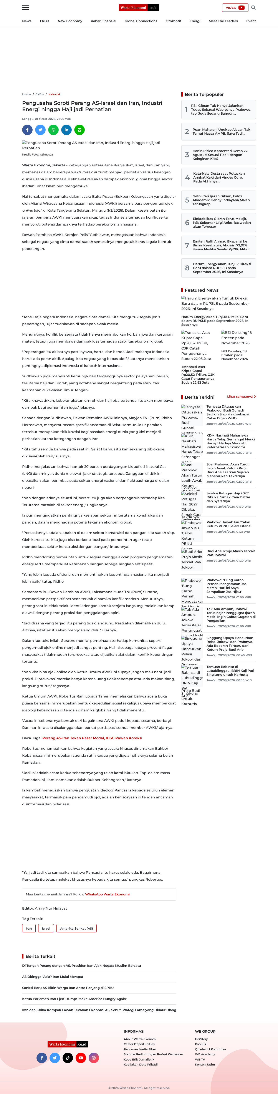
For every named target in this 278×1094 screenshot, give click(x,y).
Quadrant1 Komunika (210, 1049)
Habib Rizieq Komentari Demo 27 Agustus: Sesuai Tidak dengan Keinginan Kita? (220, 155)
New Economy (70, 21)
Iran (29, 928)
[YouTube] (81, 1058)
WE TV (200, 1059)
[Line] (79, 130)
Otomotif (173, 21)
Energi (195, 21)
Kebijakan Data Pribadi (141, 1064)
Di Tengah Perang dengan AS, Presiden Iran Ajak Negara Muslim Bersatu (81, 966)
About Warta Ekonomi (140, 1039)
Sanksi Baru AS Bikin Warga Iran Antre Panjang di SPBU (68, 988)
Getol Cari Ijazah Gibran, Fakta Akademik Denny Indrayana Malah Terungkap (221, 200)
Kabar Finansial (103, 21)
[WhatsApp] (53, 130)
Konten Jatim (205, 1064)
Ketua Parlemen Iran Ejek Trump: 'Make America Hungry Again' (74, 999)
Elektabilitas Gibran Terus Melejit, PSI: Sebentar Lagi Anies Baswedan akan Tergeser (222, 223)
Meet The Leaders (223, 21)
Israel (46, 928)
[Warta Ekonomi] (139, 7)
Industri (54, 94)
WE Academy (205, 1054)
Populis (200, 1044)
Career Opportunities (139, 1044)
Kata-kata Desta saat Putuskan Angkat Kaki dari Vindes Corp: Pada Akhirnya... (219, 177)
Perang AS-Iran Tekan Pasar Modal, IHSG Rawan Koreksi (92, 738)
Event (251, 21)
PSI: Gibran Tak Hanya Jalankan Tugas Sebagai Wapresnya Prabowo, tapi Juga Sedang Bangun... (221, 109)
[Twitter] (40, 130)
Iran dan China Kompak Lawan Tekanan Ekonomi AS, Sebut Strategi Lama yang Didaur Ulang (99, 1010)
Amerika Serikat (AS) (76, 928)
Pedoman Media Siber (140, 1049)
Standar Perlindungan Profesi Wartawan (153, 1054)
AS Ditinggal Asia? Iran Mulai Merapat (52, 977)
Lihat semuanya (240, 396)
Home (26, 94)
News (26, 21)
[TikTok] (68, 1058)
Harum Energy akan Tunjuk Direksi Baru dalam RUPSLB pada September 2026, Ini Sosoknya (222, 268)
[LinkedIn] (66, 130)
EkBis (44, 21)
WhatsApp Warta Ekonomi (107, 894)
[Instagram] (94, 1058)
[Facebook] (27, 130)
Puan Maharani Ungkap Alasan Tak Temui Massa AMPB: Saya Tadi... (221, 131)
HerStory (201, 1039)
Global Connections (141, 21)
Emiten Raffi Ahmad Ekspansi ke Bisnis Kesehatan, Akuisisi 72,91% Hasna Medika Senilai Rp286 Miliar (221, 245)
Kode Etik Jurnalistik (139, 1059)
